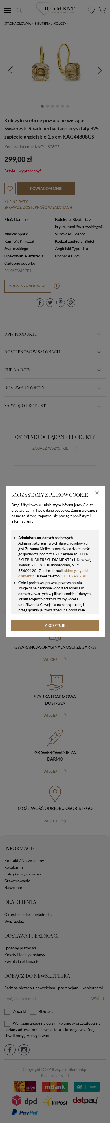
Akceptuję (55, 625)
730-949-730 (74, 576)
